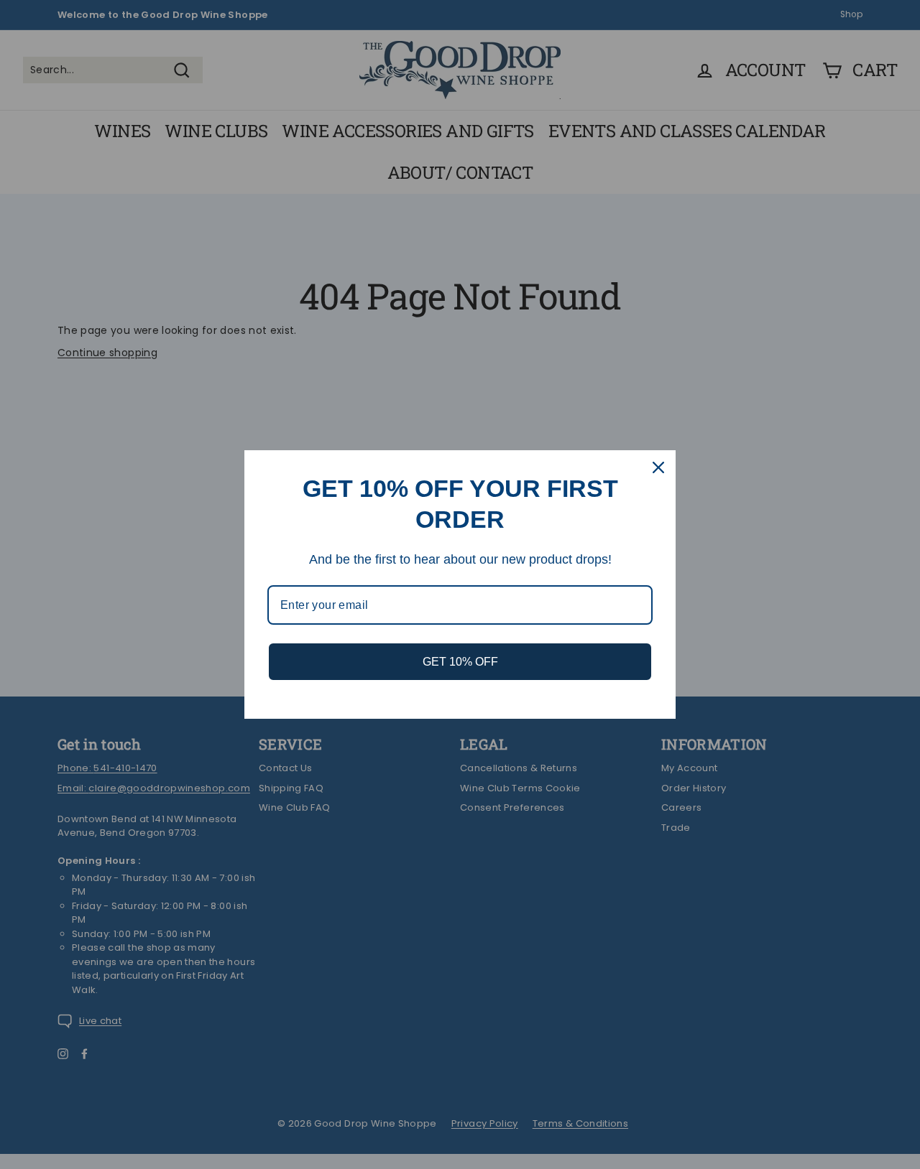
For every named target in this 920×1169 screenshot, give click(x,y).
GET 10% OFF (460, 662)
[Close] (658, 467)
